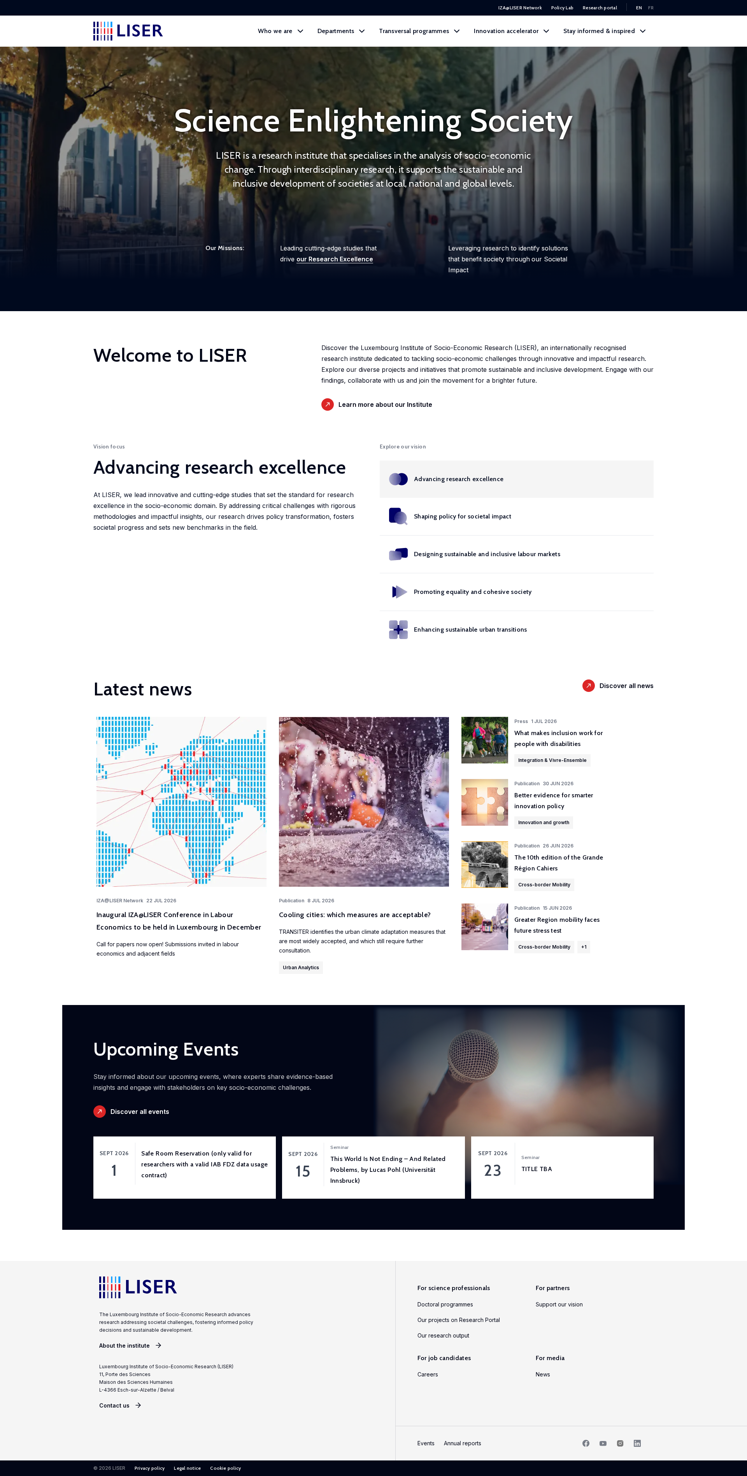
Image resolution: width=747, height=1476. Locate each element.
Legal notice (187, 1468)
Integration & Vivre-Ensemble (552, 760)
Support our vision (559, 1304)
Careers (427, 1374)
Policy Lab (562, 8)
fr (651, 8)
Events (426, 1443)
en (639, 8)
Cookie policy (225, 1468)
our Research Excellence (334, 259)
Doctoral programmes (445, 1304)
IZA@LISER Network (520, 8)
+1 (583, 947)
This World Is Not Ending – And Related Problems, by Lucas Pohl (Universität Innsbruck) (388, 1169)
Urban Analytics (301, 967)
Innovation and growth (543, 822)
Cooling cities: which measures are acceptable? (355, 914)
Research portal (600, 8)
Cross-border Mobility (544, 885)
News (543, 1374)
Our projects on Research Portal (458, 1320)
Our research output (443, 1335)
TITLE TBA (536, 1169)
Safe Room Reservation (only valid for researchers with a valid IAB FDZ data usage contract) (204, 1164)
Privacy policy (150, 1468)
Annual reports (462, 1443)
